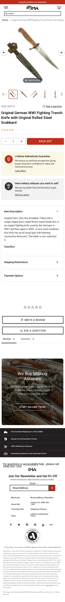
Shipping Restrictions (16, 262)
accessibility (30, 464)
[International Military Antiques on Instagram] (27, 525)
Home (5, 20)
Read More (9, 246)
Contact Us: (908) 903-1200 (40, 503)
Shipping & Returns (39, 509)
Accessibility (42, 547)
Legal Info (34, 547)
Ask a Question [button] (35, 330)
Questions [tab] (25, 338)
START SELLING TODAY (32, 407)
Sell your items (22, 195)
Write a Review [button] (34, 320)
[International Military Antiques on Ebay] (52, 525)
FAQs (13, 516)
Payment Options (13, 275)
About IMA (15, 504)
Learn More (20, 171)
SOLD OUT (45, 141)
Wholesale (15, 498)
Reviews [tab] (7, 338)
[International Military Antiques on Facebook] (11, 525)
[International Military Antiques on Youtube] (44, 525)
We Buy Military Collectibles (42, 498)
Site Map (27, 547)
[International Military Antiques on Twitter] (19, 525)
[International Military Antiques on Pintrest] (35, 525)
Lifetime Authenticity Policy (39, 515)
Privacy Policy (9, 547)
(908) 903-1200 (12, 466)
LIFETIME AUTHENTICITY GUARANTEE (32, 2)
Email (32, 483)
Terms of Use (19, 547)
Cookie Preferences (54, 547)
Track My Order (17, 509)
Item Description (13, 211)
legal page (49, 585)
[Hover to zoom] (32, 54)
